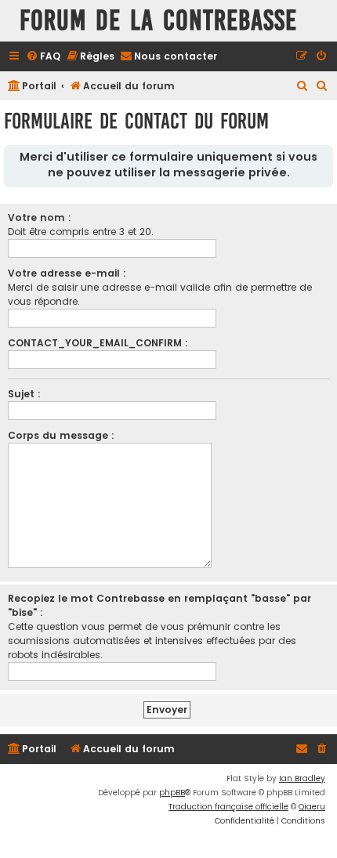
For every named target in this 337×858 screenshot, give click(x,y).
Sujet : (24, 393)
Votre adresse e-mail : (67, 273)
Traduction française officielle (228, 807)
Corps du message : (61, 435)
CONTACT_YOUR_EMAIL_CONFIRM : (98, 342)
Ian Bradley (302, 778)
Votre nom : (39, 217)
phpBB (172, 792)
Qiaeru (312, 807)
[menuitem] (43, 56)
